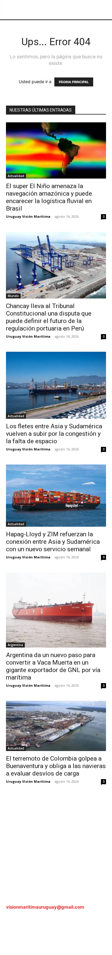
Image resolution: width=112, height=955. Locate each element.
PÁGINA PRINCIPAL (74, 82)
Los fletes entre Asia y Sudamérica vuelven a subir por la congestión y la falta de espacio (54, 434)
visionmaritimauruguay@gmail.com (45, 907)
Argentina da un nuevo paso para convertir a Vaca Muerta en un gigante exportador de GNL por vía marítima (53, 666)
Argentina (15, 645)
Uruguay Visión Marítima (28, 216)
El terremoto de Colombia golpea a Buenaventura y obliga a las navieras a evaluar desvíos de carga (56, 766)
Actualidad (16, 176)
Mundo (13, 296)
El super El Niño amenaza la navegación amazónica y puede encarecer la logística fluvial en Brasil (49, 197)
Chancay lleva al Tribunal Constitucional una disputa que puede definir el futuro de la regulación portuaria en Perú (48, 317)
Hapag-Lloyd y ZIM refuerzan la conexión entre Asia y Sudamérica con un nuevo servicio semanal (53, 542)
